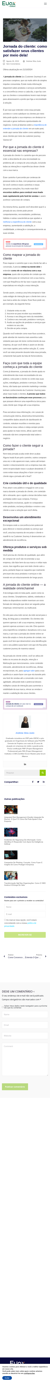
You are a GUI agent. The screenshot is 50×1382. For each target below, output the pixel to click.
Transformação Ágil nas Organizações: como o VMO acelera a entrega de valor (25, 884)
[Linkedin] (25, 764)
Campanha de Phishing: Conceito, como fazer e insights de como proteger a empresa (23, 864)
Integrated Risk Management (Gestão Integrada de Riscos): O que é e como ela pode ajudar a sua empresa (24, 819)
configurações (29, 1373)
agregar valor (29, 671)
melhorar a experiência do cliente (17, 222)
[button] (36, 4)
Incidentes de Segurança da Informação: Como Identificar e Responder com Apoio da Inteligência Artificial (23, 842)
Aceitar (7, 1378)
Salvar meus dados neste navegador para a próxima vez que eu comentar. (25, 1007)
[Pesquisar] (43, 773)
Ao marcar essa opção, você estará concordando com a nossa (20, 923)
